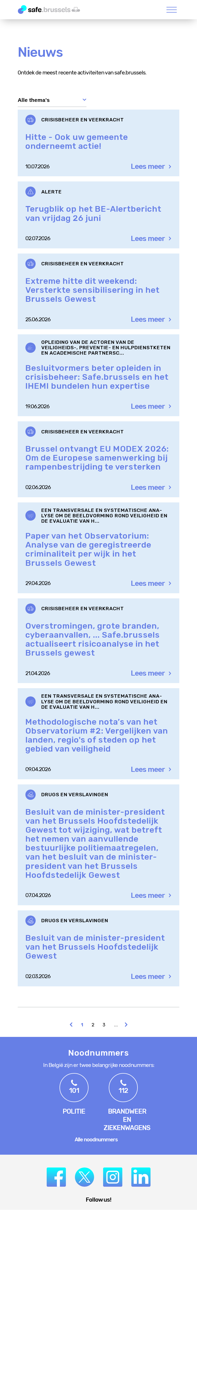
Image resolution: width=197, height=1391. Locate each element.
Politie (74, 1111)
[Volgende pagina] (126, 1025)
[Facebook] (56, 1177)
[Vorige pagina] (71, 1025)
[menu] (171, 9)
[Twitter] (84, 1177)
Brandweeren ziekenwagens (127, 1119)
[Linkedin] (141, 1177)
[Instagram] (112, 1177)
